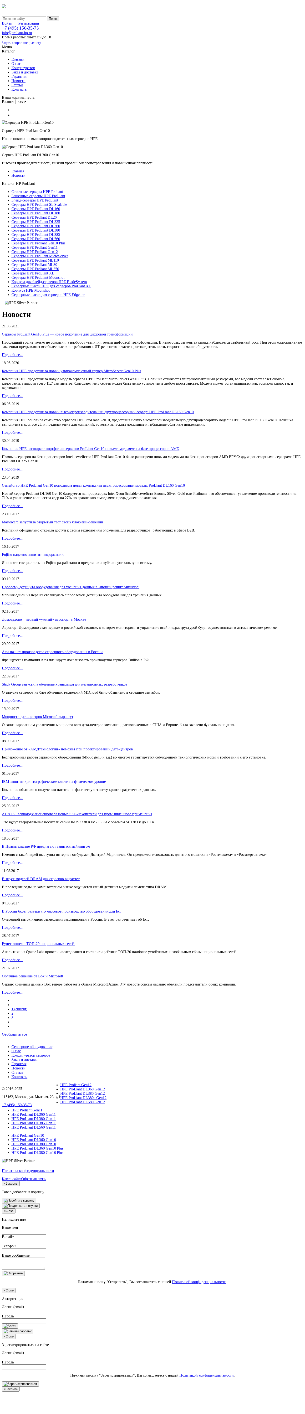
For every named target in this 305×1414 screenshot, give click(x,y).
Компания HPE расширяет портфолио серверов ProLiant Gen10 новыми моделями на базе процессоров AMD (90, 449)
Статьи (17, 85)
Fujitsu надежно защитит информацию (33, 554)
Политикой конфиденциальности (199, 1282)
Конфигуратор (23, 68)
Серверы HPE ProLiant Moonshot (37, 277)
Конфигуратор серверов (31, 1055)
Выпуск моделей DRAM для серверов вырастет (41, 879)
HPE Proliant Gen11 (26, 1110)
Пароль (8, 1316)
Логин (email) (13, 1307)
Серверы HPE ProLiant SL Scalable (39, 204)
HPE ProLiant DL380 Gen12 (82, 1093)
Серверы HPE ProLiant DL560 (35, 239)
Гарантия (18, 76)
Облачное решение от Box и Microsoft (32, 976)
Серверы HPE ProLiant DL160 (35, 209)
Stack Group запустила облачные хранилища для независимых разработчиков (64, 684)
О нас (16, 64)
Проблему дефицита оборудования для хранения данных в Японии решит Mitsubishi (70, 587)
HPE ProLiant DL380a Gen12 (83, 1098)
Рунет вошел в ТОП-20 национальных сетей (38, 944)
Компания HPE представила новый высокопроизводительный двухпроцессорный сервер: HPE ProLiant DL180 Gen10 (98, 412)
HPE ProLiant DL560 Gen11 (33, 1127)
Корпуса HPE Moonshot (30, 290)
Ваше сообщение (16, 1255)
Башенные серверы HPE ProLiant (38, 196)
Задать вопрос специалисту (21, 43)
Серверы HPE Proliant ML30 (34, 265)
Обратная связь (33, 1179)
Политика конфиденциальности (28, 1171)
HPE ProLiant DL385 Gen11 (33, 1123)
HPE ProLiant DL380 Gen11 (33, 1119)
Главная (17, 59)
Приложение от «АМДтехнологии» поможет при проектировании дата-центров (67, 749)
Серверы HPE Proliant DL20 (34, 217)
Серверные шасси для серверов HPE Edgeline (48, 295)
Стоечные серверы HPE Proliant (37, 192)
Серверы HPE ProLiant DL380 (35, 230)
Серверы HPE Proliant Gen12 (34, 252)
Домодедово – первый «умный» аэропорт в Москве (44, 619)
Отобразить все (14, 1034)
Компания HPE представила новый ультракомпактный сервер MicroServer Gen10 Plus (71, 371)
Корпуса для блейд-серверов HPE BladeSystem (49, 282)
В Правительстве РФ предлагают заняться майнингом (46, 846)
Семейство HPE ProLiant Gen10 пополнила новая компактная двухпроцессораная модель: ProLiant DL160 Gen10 (93, 485)
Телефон (9, 1246)
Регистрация (28, 23)
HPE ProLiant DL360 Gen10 (33, 1140)
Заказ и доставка (24, 72)
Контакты (19, 89)
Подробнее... (12, 355)
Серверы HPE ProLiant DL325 (35, 222)
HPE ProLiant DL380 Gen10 (33, 1144)
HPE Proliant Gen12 (76, 1085)
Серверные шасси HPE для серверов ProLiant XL (51, 286)
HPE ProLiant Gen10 (27, 1135)
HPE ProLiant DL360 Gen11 (33, 1114)
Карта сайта (11, 1179)
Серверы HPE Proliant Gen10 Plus (38, 243)
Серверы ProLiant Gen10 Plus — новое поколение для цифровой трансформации (67, 334)
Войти (7, 23)
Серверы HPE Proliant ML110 (35, 260)
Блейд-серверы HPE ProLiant (34, 200)
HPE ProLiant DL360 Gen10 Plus (37, 1148)
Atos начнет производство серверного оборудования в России (52, 652)
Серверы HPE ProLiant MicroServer (39, 256)
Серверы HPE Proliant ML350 (35, 269)
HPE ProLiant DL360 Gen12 (82, 1089)
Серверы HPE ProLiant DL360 (35, 226)
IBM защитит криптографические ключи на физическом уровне (54, 781)
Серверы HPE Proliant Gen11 (34, 247)
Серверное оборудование (31, 1047)
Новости (18, 81)
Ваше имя (10, 1227)
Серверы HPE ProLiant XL (32, 273)
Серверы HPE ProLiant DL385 (35, 234)
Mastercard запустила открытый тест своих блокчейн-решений (52, 522)
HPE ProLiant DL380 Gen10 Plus (37, 1153)
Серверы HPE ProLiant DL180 (35, 213)
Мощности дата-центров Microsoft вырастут (37, 717)
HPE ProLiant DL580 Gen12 (82, 1102)
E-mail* (8, 1237)
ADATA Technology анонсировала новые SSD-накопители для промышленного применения (77, 814)
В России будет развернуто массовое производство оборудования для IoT (61, 911)
